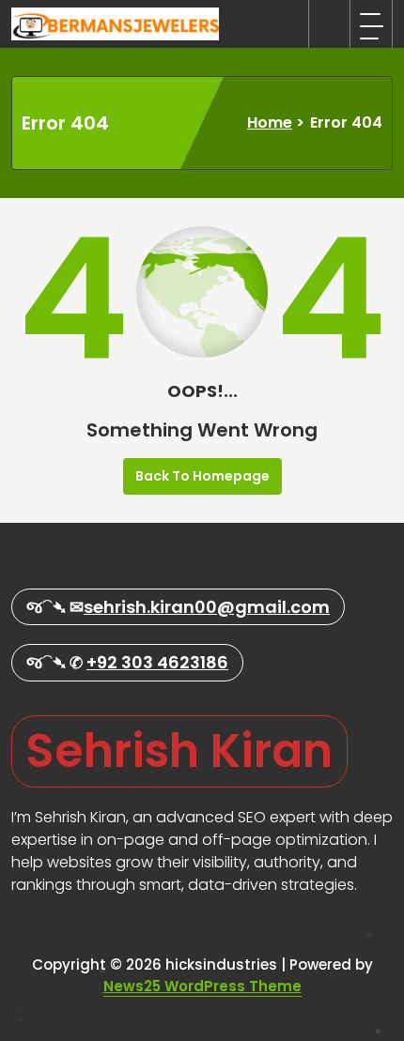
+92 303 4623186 (157, 662)
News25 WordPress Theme (202, 986)
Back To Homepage (202, 476)
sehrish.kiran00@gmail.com (207, 607)
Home (269, 122)
